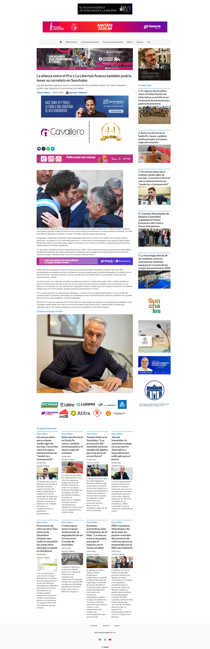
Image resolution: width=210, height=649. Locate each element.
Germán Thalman (78, 92)
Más (148, 42)
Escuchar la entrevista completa (50, 311)
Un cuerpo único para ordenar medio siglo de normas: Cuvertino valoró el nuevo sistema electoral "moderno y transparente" (47, 448)
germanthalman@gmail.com (105, 632)
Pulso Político (71, 42)
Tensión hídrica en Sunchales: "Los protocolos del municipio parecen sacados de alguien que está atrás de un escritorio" (97, 447)
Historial (106, 625)
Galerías (139, 42)
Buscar (117, 625)
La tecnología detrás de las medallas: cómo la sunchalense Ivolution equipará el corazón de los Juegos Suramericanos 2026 (154, 262)
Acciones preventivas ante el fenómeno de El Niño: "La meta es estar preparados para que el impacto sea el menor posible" (97, 536)
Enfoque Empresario (90, 42)
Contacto (93, 625)
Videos (129, 42)
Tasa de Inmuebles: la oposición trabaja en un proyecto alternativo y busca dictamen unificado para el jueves (121, 448)
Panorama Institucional (113, 42)
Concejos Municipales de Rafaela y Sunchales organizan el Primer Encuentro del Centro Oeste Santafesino (153, 220)
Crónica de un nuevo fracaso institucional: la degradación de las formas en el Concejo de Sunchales (72, 535)
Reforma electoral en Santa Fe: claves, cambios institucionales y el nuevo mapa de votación (72, 445)
